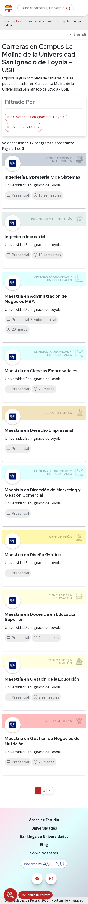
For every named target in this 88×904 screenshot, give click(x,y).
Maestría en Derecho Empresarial (39, 430)
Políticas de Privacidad (67, 900)
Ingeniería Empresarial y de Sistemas (42, 177)
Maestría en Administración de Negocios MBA (36, 298)
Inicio (5, 21)
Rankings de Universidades (44, 836)
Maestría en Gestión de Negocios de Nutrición (42, 740)
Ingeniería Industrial (25, 236)
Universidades (44, 828)
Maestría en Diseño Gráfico (33, 555)
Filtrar (75, 34)
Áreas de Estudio (44, 819)
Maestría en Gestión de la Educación (42, 679)
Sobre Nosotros (44, 853)
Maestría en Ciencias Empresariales (41, 371)
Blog (44, 844)
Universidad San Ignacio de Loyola (47, 21)
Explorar (17, 21)
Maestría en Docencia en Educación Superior (41, 616)
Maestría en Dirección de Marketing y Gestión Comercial (43, 492)
